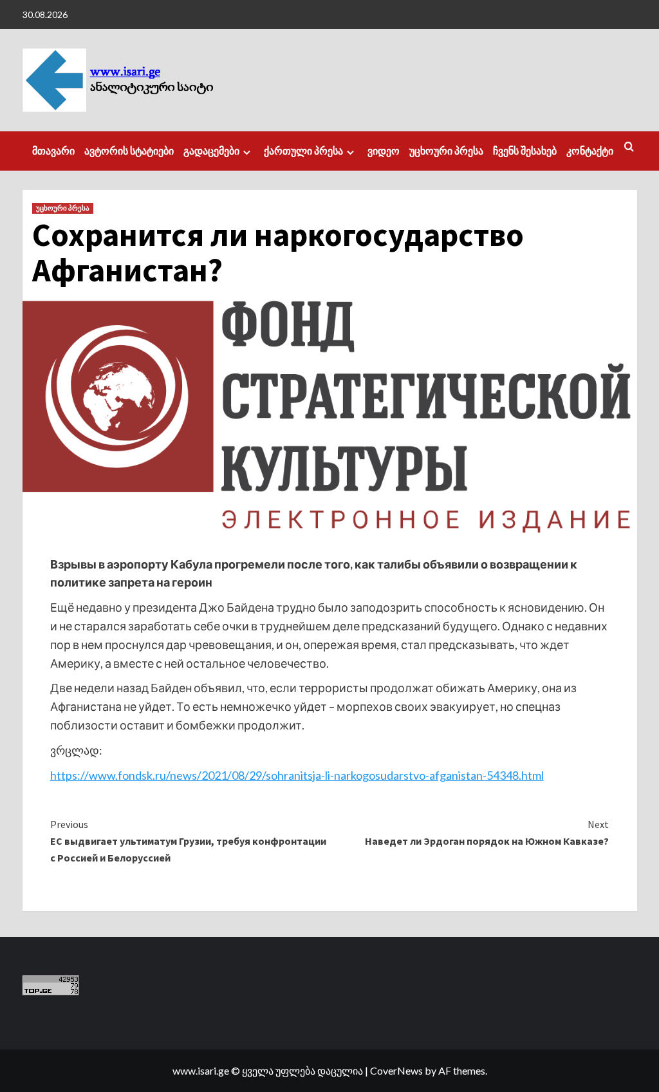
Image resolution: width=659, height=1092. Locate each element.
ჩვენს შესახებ (525, 150)
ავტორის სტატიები (129, 150)
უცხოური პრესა (446, 150)
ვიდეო (383, 150)
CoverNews (396, 1070)
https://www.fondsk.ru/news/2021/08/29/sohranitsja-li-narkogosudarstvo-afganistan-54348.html (297, 775)
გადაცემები (211, 150)
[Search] (629, 147)
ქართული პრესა (303, 150)
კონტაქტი (589, 150)
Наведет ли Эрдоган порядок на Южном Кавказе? (487, 832)
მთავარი (53, 150)
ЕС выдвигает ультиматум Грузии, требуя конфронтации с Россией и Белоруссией (188, 840)
